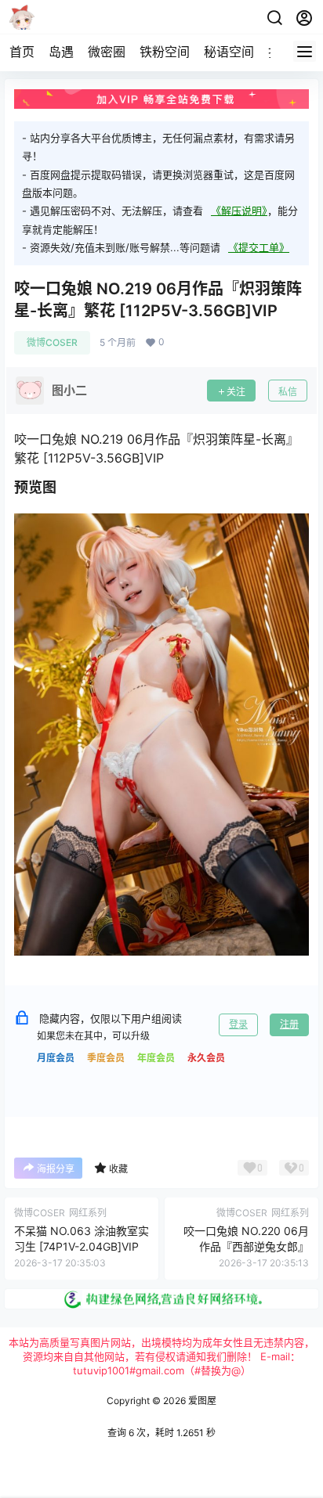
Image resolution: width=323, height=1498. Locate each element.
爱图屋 (201, 1400)
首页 (21, 51)
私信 (287, 392)
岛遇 (61, 51)
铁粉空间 (165, 51)
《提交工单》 (258, 247)
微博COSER (52, 342)
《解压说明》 (239, 210)
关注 (236, 392)
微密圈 (106, 51)
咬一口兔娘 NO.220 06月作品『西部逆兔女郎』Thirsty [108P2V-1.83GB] (245, 1246)
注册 (289, 1024)
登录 (238, 1024)
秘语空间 (229, 51)
